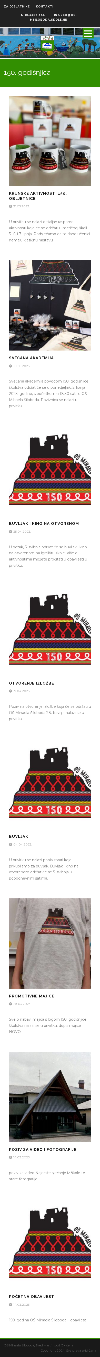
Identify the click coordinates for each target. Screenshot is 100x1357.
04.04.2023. (23, 844)
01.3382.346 (35, 15)
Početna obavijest (31, 1296)
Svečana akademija (31, 358)
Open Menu (88, 33)
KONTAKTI (44, 6)
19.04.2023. (22, 691)
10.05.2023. (22, 366)
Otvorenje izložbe (31, 683)
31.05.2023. (22, 206)
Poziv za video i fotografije (42, 1149)
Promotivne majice (31, 996)
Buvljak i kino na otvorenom (44, 523)
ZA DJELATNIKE (17, 6)
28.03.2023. (22, 1004)
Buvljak (18, 836)
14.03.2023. (22, 1157)
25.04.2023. (22, 531)
